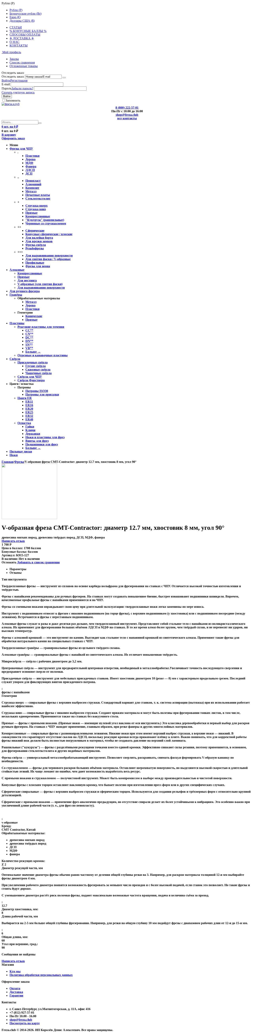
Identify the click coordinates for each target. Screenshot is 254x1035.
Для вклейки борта (39, 237)
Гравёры (16, 294)
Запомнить (13, 100)
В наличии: (10, 558)
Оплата (15, 988)
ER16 (29, 405)
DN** (29, 341)
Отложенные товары (24, 66)
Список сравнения (22, 62)
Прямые (31, 212)
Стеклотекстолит (37, 198)
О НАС (14, 42)
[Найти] (39, 123)
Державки (32, 433)
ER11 (29, 401)
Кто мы (15, 971)
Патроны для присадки (42, 394)
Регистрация (18, 80)
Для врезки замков (39, 241)
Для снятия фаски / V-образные (48, 259)
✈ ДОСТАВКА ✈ (22, 38)
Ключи (30, 430)
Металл (31, 191)
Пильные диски (21, 451)
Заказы (14, 59)
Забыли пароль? (22, 88)
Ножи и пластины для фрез (44, 437)
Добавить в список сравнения (38, 562)
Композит (32, 187)
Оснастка (24, 423)
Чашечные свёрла (38, 373)
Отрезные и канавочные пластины (42, 355)
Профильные (34, 262)
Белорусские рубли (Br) (25, 13)
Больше (33, 351)
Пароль (7, 88)
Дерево (30, 159)
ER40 (29, 419)
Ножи (14, 455)
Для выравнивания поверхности (49, 255)
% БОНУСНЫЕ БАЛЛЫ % (28, 31)
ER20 (29, 408)
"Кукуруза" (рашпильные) (44, 220)
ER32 (29, 416)
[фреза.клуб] (10, 104)
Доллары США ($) (22, 20)
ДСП (28, 173)
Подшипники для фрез (41, 444)
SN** (29, 344)
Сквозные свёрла (37, 369)
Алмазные (17, 269)
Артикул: (8, 555)
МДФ (29, 163)
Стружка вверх (36, 205)
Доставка (16, 992)
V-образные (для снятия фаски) (40, 284)
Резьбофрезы (34, 248)
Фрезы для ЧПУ (21, 148)
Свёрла (15, 359)
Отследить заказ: (13, 76)
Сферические (34, 230)
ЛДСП (30, 170)
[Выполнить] (64, 77)
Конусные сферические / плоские (48, 234)
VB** (29, 348)
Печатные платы (37, 195)
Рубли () (16, 10)
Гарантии (16, 995)
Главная (7, 461)
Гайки (29, 426)
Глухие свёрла (35, 366)
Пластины (17, 323)
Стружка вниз (35, 209)
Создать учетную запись (18, 92)
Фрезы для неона (37, 266)
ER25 (29, 412)
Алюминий (33, 184)
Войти (6, 80)
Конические (33, 316)
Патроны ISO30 (36, 391)
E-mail (6, 84)
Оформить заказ (13, 138)
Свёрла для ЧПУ (29, 376)
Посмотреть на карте (25, 1023)
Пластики (32, 155)
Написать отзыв (13, 541)
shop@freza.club (127, 114)
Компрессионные (37, 216)
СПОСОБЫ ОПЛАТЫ (25, 34)
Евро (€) (15, 17)
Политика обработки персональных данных (41, 975)
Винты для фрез (37, 440)
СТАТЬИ (16, 27)
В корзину (9, 134)
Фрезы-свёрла (35, 244)
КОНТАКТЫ (19, 45)
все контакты (127, 118)
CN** (29, 334)
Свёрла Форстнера (31, 380)
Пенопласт (33, 180)
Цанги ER (24, 398)
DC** (29, 337)
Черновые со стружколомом (45, 223)
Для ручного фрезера (25, 291)
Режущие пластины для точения (40, 326)
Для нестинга (27, 280)
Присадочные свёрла (32, 362)
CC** (29, 330)
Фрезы (19, 461)
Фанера (30, 166)
